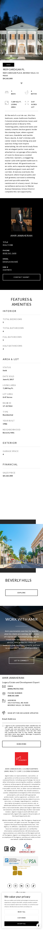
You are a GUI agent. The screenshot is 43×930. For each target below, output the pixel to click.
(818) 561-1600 (9, 253)
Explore (22, 593)
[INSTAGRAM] (15, 886)
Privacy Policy (17, 736)
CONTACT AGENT (22, 277)
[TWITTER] (27, 886)
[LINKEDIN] (21, 886)
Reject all (21, 912)
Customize (21, 918)
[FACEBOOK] (9, 886)
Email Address (9, 719)
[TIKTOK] (33, 886)
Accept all (21, 923)
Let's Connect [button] (21, 660)
